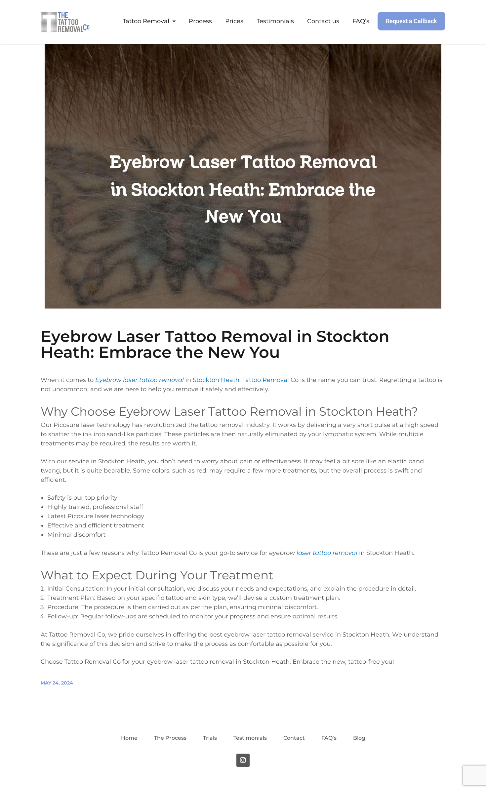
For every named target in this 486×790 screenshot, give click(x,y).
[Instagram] (243, 760)
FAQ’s (360, 21)
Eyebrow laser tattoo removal (139, 380)
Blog (359, 738)
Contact (294, 738)
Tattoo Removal (146, 21)
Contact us (323, 21)
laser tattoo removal (327, 553)
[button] (149, 21)
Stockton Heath (216, 380)
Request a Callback (411, 21)
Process (200, 21)
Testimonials (275, 21)
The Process (170, 738)
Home (129, 738)
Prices (234, 21)
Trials (210, 738)
